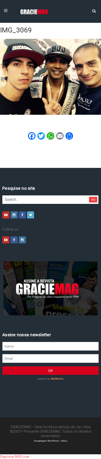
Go (93, 199)
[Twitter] (30, 214)
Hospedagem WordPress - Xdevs (50, 440)
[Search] (94, 10)
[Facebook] (22, 214)
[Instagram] (14, 214)
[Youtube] (5, 214)
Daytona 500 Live (14, 456)
